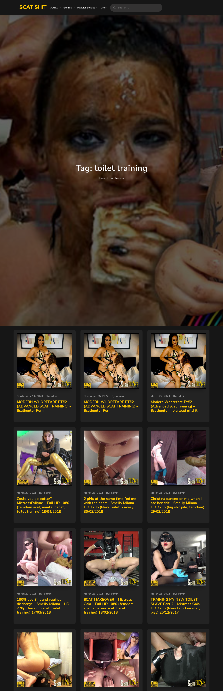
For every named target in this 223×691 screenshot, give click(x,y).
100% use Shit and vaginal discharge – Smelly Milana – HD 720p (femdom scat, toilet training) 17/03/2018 (43, 606)
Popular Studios (86, 7)
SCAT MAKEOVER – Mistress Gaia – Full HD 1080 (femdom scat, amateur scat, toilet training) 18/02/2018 (109, 606)
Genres (68, 7)
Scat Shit (33, 7)
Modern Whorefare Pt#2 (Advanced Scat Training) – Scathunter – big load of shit (174, 406)
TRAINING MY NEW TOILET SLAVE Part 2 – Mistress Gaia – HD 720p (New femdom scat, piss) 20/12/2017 (176, 606)
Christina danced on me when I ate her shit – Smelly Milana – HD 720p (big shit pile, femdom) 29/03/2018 (177, 505)
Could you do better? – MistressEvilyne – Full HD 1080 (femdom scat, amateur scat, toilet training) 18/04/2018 (43, 505)
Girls (103, 7)
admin (54, 396)
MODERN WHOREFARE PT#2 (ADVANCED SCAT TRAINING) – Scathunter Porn (44, 406)
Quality (54, 7)
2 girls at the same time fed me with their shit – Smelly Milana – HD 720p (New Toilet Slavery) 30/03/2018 (110, 505)
